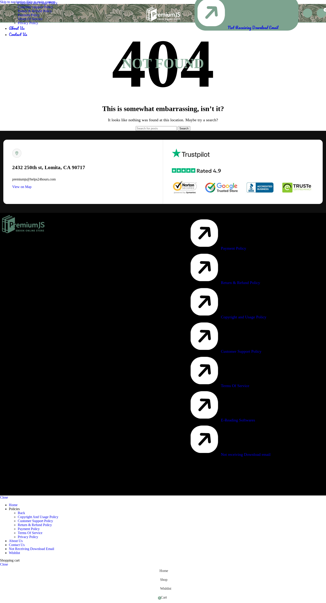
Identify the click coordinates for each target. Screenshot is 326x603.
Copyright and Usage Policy (37, 3)
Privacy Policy (28, 23)
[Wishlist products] (307, 13)
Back (21, 513)
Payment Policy (29, 15)
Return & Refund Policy (35, 11)
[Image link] (23, 235)
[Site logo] (163, 23)
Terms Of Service (30, 19)
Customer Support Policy (35, 7)
